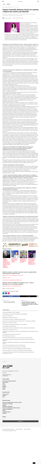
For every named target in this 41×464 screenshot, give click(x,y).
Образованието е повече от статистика (9, 317)
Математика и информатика (7, 406)
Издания (8, 4)
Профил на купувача (27, 429)
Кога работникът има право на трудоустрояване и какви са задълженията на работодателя (18, 327)
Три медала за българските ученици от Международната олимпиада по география (16, 348)
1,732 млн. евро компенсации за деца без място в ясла (11, 334)
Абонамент (4, 386)
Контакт (4, 385)
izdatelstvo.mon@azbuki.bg (10, 280)
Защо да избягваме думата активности (9, 326)
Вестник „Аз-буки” (20, 1)
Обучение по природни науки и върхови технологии (11, 407)
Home (4, 4)
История (4, 410)
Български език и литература (7, 403)
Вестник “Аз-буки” (5, 394)
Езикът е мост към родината (7, 315)
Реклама (3, 389)
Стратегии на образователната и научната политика (12, 402)
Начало (3, 383)
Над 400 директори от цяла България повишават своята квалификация (14, 314)
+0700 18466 (4, 372)
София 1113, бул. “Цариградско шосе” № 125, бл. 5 (14, 275)
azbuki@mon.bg (19, 280)
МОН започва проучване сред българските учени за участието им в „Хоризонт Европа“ (17, 337)
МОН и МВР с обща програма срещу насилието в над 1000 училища (13, 345)
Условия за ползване (19, 429)
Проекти (4, 387)
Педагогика (4, 405)
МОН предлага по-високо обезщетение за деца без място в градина (14, 346)
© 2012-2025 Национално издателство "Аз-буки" (9, 430)
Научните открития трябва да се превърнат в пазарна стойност (14, 319)
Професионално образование (7, 409)
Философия (4, 413)
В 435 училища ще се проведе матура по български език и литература (14, 324)
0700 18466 (8, 277)
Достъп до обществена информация (8, 429)
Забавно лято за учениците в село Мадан (9, 322)
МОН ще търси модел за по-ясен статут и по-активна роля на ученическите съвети (17, 350)
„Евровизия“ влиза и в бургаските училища (9, 329)
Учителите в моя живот (10, 288)
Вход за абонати (5, 382)
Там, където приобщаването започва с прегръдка (11, 312)
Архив (3, 396)
